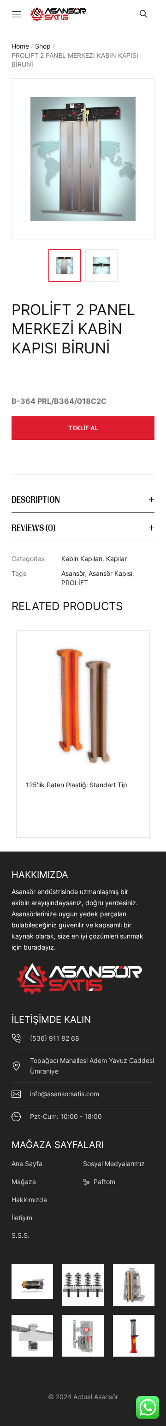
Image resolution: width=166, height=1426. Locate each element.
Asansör (73, 573)
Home (20, 46)
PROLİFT (74, 582)
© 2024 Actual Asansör (83, 1397)
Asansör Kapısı (110, 573)
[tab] (83, 500)
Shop (43, 46)
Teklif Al (83, 428)
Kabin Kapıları (81, 558)
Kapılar (116, 558)
